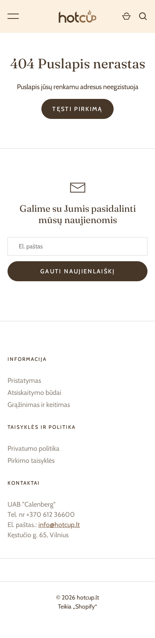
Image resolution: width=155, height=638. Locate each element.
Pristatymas (24, 380)
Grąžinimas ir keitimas (39, 405)
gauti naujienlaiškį (77, 271)
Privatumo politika (33, 448)
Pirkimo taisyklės (31, 460)
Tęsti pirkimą (77, 108)
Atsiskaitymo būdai (34, 392)
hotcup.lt (88, 597)
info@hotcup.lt (59, 525)
